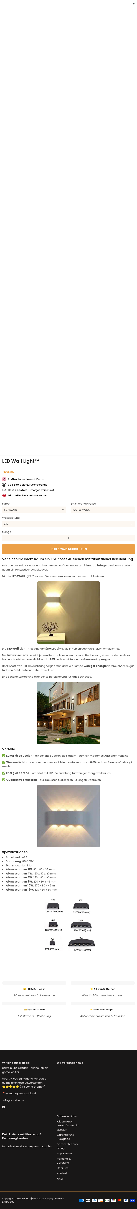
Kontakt (62, 1173)
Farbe (6, 503)
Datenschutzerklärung (67, 1146)
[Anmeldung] (129, 6)
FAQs (60, 1178)
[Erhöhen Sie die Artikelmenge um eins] (131, 538)
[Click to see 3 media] (57, 441)
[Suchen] (6, 6)
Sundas (26, 1198)
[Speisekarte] (3, 6)
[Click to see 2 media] (35, 441)
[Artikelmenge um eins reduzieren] (5, 538)
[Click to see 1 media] (12, 441)
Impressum (64, 1153)
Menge (6, 532)
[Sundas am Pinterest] (3, 1107)
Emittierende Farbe (83, 503)
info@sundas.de (13, 1100)
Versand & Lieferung (64, 1161)
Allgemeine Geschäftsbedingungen (67, 1125)
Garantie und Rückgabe (65, 1137)
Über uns (62, 1168)
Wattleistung (11, 518)
